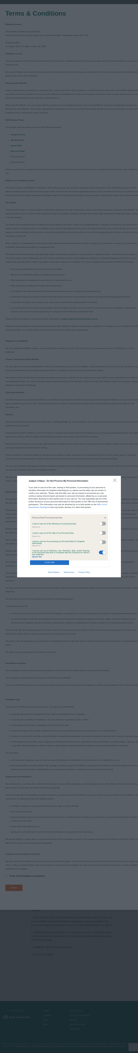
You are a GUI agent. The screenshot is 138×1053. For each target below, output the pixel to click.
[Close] (115, 481)
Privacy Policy (84, 572)
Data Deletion (54, 572)
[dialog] (69, 526)
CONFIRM (50, 563)
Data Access (69, 572)
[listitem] (69, 517)
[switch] (102, 523)
